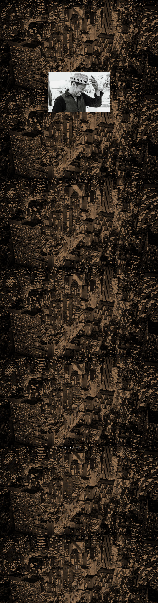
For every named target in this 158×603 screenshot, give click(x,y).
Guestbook (85, 2)
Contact (90, 2)
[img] (79, 92)
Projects (71, 2)
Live (76, 2)
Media (80, 2)
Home (67, 2)
